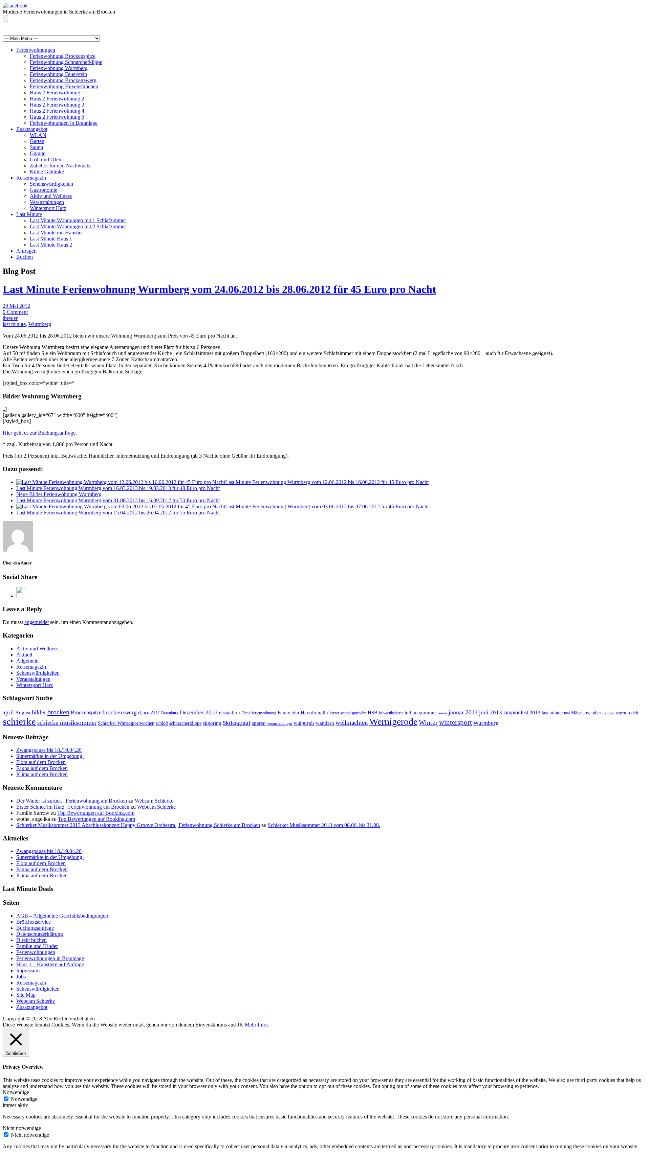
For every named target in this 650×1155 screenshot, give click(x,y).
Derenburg (169, 713)
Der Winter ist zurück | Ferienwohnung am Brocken (71, 801)
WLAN (38, 135)
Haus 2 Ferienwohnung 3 (57, 105)
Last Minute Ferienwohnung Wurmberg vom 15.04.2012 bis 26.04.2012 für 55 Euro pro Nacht (118, 512)
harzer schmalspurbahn (347, 713)
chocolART (149, 712)
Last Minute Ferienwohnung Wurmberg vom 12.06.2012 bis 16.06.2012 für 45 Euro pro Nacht (327, 482)
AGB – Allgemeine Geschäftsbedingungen (62, 916)
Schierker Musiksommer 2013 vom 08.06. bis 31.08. (324, 825)
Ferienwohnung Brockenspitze (62, 56)
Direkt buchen (31, 940)
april (8, 712)
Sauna (36, 147)
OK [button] (239, 1024)
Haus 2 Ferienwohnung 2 (57, 98)
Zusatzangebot (31, 129)
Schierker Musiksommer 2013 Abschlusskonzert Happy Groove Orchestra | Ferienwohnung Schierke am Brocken (138, 825)
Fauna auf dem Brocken (42, 768)
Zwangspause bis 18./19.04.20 (49, 750)
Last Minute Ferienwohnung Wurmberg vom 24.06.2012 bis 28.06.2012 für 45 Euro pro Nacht (219, 289)
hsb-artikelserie (391, 713)
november (591, 712)
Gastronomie (43, 190)
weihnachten (351, 722)
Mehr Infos (256, 1024)
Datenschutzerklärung (39, 934)
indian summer (420, 712)
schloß (162, 723)
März (576, 712)
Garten (37, 141)
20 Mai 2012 (16, 306)
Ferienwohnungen (35, 50)
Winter (428, 722)
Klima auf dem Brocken (42, 774)
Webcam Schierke (154, 801)
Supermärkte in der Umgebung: (50, 756)
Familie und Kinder (37, 946)
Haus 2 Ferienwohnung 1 (57, 92)
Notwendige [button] (16, 1092)
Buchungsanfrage (35, 928)
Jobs (21, 976)
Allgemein (27, 661)
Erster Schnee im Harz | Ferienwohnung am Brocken (72, 807)
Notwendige (24, 1099)
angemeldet (36, 622)
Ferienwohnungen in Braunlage (64, 123)
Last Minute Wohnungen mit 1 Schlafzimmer (78, 220)
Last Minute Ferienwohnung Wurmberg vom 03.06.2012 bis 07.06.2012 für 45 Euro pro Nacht (327, 506)
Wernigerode (393, 721)
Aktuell (24, 654)
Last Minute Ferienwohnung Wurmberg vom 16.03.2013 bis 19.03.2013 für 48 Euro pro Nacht (118, 488)
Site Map (26, 995)
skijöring (212, 723)
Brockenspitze (86, 712)
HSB (372, 712)
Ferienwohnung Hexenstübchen (64, 86)
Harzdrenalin (314, 712)
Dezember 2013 (199, 712)
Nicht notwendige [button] (22, 1128)
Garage (37, 153)
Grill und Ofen (45, 159)
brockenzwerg (120, 712)
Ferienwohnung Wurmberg (59, 68)
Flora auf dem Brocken (41, 762)
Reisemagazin (31, 178)
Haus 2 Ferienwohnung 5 (57, 117)
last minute (14, 324)
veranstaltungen (279, 723)
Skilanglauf (237, 723)
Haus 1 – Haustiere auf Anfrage (50, 964)
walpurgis (304, 723)
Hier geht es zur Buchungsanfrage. (40, 433)
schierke (19, 721)
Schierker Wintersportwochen (126, 723)
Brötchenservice (33, 922)
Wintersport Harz (48, 208)
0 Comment (15, 312)
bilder (39, 712)
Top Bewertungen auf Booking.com (95, 813)
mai (567, 713)
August (22, 712)
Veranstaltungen (47, 202)
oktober (609, 713)
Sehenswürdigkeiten (51, 184)
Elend (246, 713)
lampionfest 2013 (521, 712)
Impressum (28, 970)
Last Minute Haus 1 (51, 238)
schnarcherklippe (185, 723)
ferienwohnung (264, 713)
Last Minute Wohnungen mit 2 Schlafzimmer (78, 226)
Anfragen (26, 251)
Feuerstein (288, 712)
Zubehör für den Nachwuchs (60, 165)
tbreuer (10, 318)
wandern (325, 723)
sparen (259, 723)
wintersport (455, 722)
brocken (58, 712)
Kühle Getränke (47, 172)
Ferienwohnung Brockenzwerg (63, 80)
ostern (621, 713)
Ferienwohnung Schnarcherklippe (66, 62)
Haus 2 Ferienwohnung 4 (57, 111)
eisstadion (229, 712)
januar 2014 (463, 712)
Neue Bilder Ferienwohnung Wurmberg (59, 494)
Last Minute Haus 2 (51, 245)
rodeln (633, 712)
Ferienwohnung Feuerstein (58, 74)
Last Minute (29, 214)
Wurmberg (39, 324)
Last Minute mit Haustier (56, 232)
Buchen (24, 257)
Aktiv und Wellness (51, 196)
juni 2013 (490, 712)
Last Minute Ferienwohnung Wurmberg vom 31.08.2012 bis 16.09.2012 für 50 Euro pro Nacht (118, 500)
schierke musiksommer (66, 722)
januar (442, 713)
